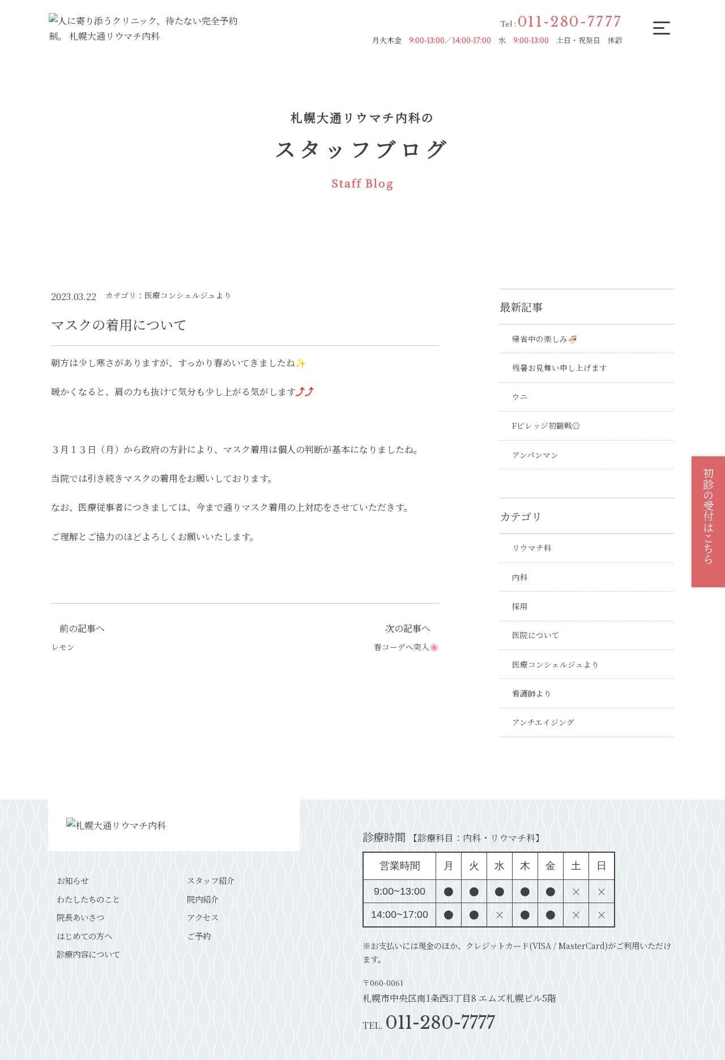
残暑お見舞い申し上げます (559, 367)
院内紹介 (203, 899)
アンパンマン (535, 454)
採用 (520, 606)
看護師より (532, 693)
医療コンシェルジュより (555, 664)
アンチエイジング (543, 722)
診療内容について (88, 954)
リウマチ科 (532, 547)
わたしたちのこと (88, 899)
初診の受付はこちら (708, 516)
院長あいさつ (80, 917)
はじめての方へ (84, 936)
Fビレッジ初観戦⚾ (546, 425)
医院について (536, 634)
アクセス (203, 917)
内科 (520, 577)
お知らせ (72, 880)
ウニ (520, 396)
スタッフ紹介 (210, 880)
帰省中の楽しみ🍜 (544, 338)
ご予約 (199, 936)
